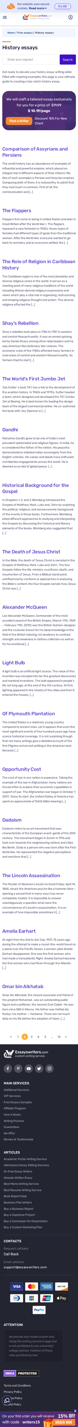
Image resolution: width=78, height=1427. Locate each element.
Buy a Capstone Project (19, 1215)
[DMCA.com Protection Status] (21, 1375)
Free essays (24, 32)
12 (59, 1037)
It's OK (62, 6)
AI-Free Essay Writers (18, 1171)
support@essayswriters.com (25, 1267)
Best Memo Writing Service (21, 1184)
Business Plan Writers (18, 1202)
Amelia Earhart (19, 931)
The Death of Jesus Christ (31, 552)
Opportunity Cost (21, 769)
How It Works (12, 1114)
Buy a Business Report (18, 1209)
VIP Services (12, 1096)
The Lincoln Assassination (31, 875)
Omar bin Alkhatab (22, 986)
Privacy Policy (13, 1392)
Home (11, 32)
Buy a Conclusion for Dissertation (25, 1221)
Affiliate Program (15, 1108)
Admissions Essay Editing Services (26, 1165)
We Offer (9, 1133)
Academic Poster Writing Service (25, 1159)
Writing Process (14, 1121)
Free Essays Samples (18, 1102)
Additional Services (16, 1090)
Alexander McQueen (24, 607)
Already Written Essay (18, 1178)
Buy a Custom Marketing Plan (23, 1227)
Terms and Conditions (17, 1385)
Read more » (38, 8)
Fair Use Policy (13, 1398)
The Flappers (16, 210)
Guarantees (11, 1127)
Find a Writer (19, 121)
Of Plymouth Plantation (28, 714)
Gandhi (10, 430)
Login (70, 17)
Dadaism (12, 820)
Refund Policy (12, 1404)
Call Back (11, 1254)
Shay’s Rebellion (20, 323)
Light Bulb (13, 663)
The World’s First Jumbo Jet (33, 379)
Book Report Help (15, 1196)
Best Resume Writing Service (23, 1190)
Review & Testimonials (18, 1139)
